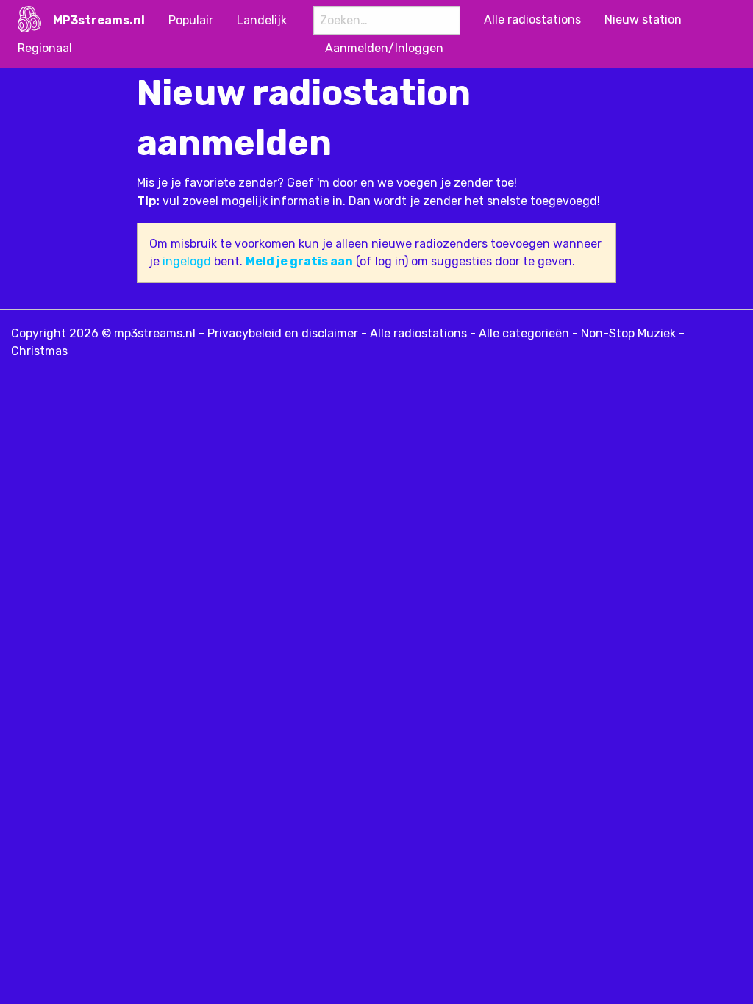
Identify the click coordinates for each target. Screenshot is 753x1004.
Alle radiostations (418, 333)
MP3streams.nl (99, 20)
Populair (190, 20)
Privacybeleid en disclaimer (282, 333)
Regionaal (45, 48)
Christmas (39, 351)
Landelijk (262, 20)
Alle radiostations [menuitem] (532, 19)
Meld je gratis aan (299, 261)
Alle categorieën (524, 333)
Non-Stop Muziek (628, 333)
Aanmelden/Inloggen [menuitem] (384, 48)
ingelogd (187, 261)
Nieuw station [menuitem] (643, 19)
